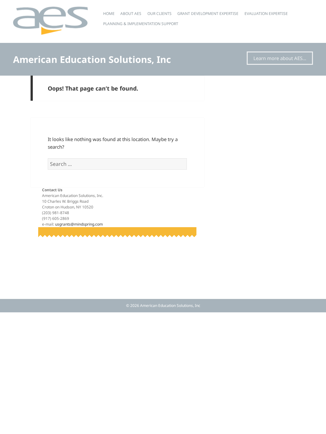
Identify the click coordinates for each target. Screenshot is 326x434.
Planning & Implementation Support (140, 23)
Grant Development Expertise (207, 13)
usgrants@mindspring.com (79, 224)
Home (109, 13)
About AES (130, 13)
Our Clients (159, 13)
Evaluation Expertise (266, 13)
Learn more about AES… (279, 58)
